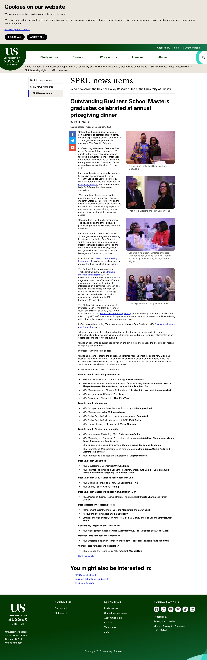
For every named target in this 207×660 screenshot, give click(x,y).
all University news (84, 583)
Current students (191, 47)
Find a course (111, 608)
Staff (176, 47)
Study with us (49, 57)
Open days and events (115, 613)
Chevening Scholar (87, 184)
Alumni (162, 57)
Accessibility (163, 47)
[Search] (201, 57)
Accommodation (113, 617)
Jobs (106, 632)
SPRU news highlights (86, 575)
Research (79, 57)
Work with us (108, 57)
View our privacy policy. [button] (17, 29)
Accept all (37, 37)
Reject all (14, 37)
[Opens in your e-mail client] (72, 147)
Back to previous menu (42, 80)
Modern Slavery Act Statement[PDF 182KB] (170, 628)
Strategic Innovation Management (96, 273)
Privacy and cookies (164, 621)
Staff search (61, 613)
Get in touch (61, 608)
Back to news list (86, 556)
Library (108, 622)
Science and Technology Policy (115, 313)
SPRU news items (42, 93)
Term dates (110, 627)
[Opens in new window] (72, 134)
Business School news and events (92, 579)
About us (137, 57)
